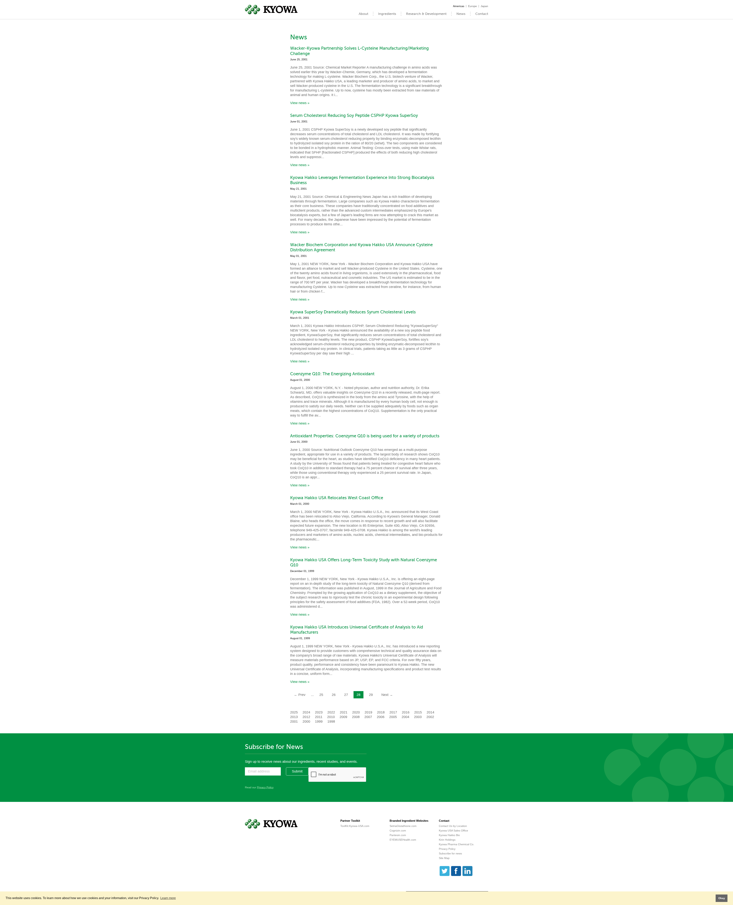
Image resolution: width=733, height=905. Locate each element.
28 (358, 695)
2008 (356, 717)
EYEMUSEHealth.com (403, 839)
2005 (393, 717)
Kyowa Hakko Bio (449, 835)
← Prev (299, 695)
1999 (319, 721)
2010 (331, 717)
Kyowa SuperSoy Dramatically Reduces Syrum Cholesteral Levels (353, 312)
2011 (318, 717)
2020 (356, 712)
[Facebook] (456, 871)
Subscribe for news (450, 853)
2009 (343, 717)
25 (321, 695)
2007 (368, 717)
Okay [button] (721, 898)
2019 (368, 712)
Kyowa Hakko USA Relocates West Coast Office (336, 497)
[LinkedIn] (467, 871)
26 (334, 695)
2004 (405, 717)
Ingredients (387, 14)
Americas (458, 6)
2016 (405, 712)
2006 (380, 717)
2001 (294, 721)
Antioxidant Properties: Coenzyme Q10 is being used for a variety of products (364, 435)
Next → (387, 695)
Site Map (444, 858)
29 (371, 695)
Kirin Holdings (447, 839)
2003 (418, 717)
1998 (331, 721)
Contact (481, 14)
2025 (294, 712)
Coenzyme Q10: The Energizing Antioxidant (332, 373)
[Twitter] (445, 871)
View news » (299, 103)
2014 (430, 712)
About (363, 14)
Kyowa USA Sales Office (453, 830)
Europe (472, 6)
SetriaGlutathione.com (403, 825)
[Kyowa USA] (271, 9)
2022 (331, 712)
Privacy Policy (265, 787)
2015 (418, 712)
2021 (343, 712)
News (460, 14)
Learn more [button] (168, 898)
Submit (297, 771)
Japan (484, 6)
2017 (393, 712)
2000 (306, 721)
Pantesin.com (398, 835)
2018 (381, 712)
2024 (306, 712)
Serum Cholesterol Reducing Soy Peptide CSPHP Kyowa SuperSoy (354, 115)
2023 (319, 712)
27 (346, 695)
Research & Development (426, 14)
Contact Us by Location (453, 825)
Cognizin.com (398, 830)
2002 (430, 717)
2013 (294, 717)
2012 (306, 717)
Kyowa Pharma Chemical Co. (456, 844)
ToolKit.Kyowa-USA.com (354, 825)
